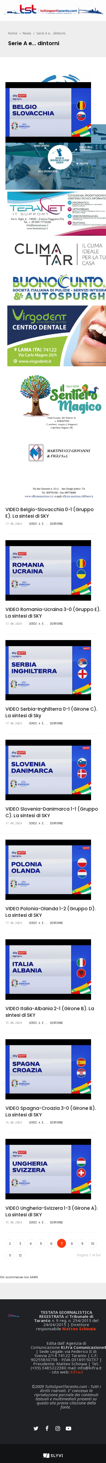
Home (12, 33)
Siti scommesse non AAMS (19, 1277)
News (27, 33)
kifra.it (76, 1372)
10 (92, 1243)
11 (10, 1255)
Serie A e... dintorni (51, 33)
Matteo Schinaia (79, 1328)
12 (20, 1255)
